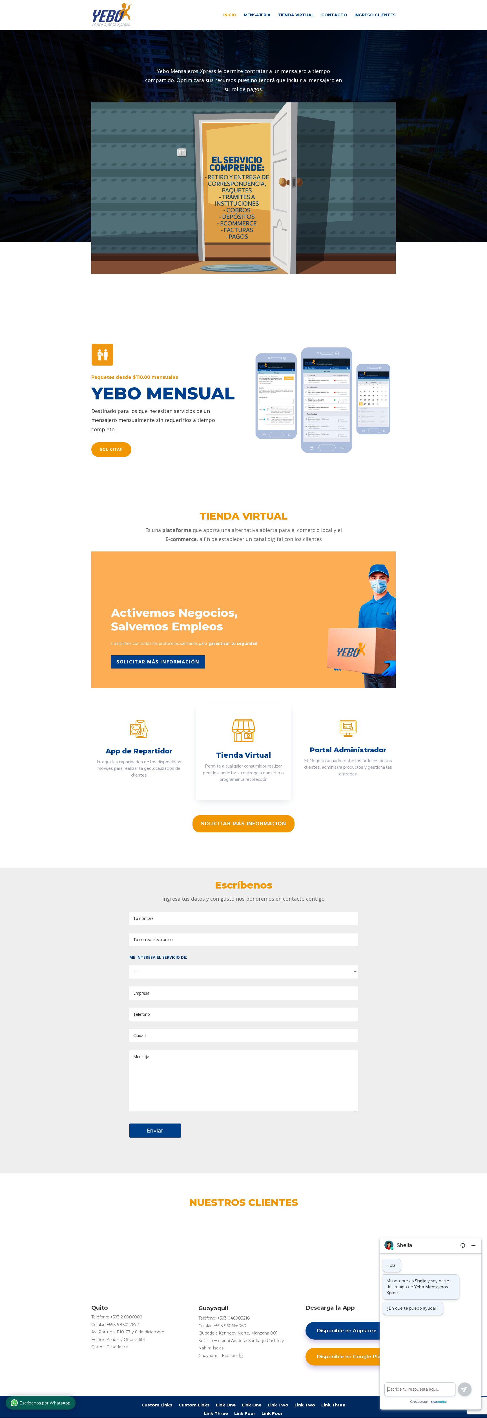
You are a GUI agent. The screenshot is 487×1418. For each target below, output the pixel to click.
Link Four (244, 1413)
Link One (226, 1404)
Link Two (278, 1404)
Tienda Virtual (296, 15)
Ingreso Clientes (375, 15)
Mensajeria (257, 15)
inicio (229, 15)
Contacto (334, 15)
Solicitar (111, 449)
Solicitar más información (158, 662)
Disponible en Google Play (350, 1356)
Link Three (333, 1404)
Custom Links (156, 1404)
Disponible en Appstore (347, 1330)
